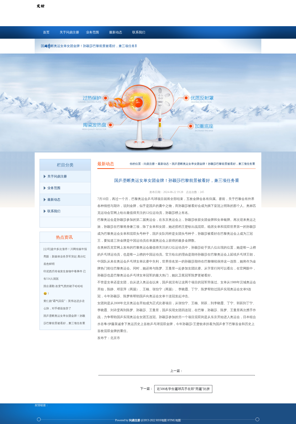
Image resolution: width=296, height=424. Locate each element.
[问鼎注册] (40, 10)
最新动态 (115, 32)
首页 (46, 32)
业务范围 (92, 32)
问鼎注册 (149, 163)
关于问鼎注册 (69, 32)
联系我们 (138, 32)
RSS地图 (161, 420)
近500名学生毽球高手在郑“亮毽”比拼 (183, 389)
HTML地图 (174, 420)
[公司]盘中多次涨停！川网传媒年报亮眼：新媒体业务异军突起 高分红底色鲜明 (65, 256)
